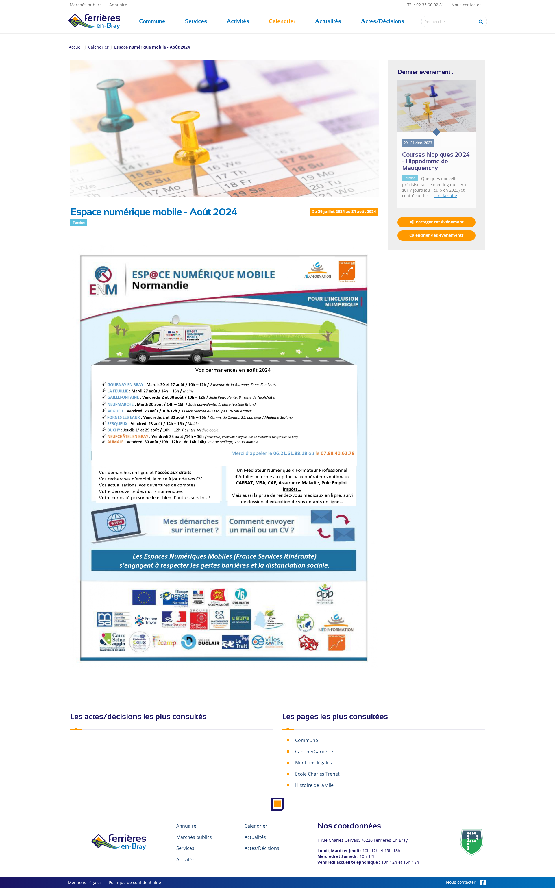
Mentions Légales (85, 882)
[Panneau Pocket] (472, 842)
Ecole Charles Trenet (317, 774)
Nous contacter (466, 5)
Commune (152, 21)
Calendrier (282, 21)
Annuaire (118, 5)
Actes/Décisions (382, 21)
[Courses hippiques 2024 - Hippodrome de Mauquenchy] (436, 106)
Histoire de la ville (314, 785)
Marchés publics (86, 5)
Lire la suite (445, 195)
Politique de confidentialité (135, 882)
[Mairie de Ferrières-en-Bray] (118, 842)
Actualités (328, 21)
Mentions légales (313, 762)
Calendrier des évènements (436, 235)
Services (196, 21)
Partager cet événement (439, 222)
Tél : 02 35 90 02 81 (425, 5)
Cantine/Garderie (314, 751)
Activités (238, 21)
